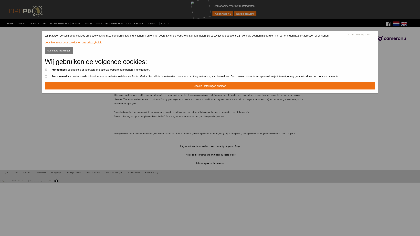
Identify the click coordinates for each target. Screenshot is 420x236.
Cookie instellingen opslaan (361, 35)
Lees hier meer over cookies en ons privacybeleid (73, 42)
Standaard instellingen (59, 50)
